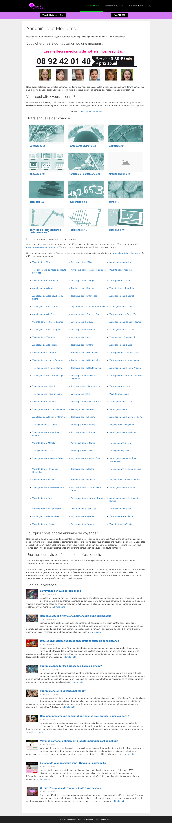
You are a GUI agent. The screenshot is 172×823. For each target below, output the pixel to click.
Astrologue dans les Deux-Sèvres (125, 322)
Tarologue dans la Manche (44, 425)
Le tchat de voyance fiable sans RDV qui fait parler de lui (73, 762)
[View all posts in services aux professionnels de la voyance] (46, 217)
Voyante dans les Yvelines (121, 524)
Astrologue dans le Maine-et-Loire (125, 417)
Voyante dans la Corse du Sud (85, 314)
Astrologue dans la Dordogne (46, 329)
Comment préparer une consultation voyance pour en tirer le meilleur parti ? (84, 715)
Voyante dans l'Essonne (43, 337)
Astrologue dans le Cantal (121, 296)
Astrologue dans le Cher (120, 306)
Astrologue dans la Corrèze (45, 314)
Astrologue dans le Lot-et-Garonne (48, 417)
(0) (117, 229)
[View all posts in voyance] (46, 134)
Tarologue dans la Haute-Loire (85, 360)
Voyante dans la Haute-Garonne (47, 360)
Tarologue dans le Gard (82, 345)
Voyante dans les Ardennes (45, 280)
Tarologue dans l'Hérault (43, 386)
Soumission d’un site (136, 6)
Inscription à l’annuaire (91, 111)
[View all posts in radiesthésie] (86, 217)
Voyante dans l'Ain (41, 262)
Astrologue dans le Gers (120, 345)
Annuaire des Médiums (91, 6)
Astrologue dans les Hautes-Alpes (48, 375)
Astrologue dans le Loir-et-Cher (86, 401)
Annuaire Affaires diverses (125, 253)
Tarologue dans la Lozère (83, 417)
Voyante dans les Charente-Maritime (88, 306)
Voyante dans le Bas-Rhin (121, 288)
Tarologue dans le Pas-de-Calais (47, 458)
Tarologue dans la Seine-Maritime (48, 487)
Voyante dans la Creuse (82, 322)
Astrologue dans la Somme (122, 487)
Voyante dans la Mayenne (121, 425)
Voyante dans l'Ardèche (120, 270)
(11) (85, 145)
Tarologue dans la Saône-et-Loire (125, 469)
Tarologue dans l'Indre (119, 386)
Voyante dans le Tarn (42, 498)
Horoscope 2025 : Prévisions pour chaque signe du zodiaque (75, 615)
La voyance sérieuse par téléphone (60, 590)
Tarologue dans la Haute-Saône (47, 368)
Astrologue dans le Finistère (45, 345)
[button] (150, 6)
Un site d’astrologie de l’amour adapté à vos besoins (70, 788)
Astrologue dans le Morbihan (123, 432)
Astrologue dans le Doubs (83, 329)
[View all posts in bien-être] (46, 190)
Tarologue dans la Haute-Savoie (86, 368)
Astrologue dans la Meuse (83, 432)
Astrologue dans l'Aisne (82, 262)
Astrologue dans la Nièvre (83, 443)
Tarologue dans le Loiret (82, 409)
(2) (120, 173)
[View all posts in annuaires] (46, 162)
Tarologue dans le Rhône (82, 469)
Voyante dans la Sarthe (43, 479)
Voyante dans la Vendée (82, 516)
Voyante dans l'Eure (80, 337)
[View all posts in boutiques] (125, 217)
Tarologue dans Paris (119, 451)
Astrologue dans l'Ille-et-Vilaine (85, 386)
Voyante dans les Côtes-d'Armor (47, 322)
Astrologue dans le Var (120, 509)
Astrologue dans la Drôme (121, 329)
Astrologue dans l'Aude (43, 288)
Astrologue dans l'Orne (81, 451)
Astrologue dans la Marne (83, 425)
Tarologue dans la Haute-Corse (124, 352)
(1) (78, 201)
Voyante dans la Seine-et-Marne (124, 479)
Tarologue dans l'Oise (42, 451)
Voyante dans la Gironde (44, 352)
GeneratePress (106, 819)
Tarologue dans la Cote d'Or (122, 314)
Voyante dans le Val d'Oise (83, 509)
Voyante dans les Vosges (44, 524)
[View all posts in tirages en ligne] (125, 162)
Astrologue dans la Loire (120, 401)
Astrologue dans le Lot (120, 409)
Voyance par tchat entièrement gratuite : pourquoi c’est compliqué (79, 740)
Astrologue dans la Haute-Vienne (125, 368)
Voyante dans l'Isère (80, 394)
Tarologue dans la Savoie (83, 479)
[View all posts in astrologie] (125, 134)
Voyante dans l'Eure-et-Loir (122, 337)
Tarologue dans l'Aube (119, 280)
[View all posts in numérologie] (86, 190)
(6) (86, 173)
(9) (117, 145)
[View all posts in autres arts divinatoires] (86, 134)
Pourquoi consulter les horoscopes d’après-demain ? (71, 665)
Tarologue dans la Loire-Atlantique (48, 409)
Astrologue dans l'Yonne (82, 524)
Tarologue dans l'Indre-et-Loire (47, 394)
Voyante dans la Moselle (43, 443)
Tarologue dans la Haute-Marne (124, 360)
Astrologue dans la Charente (45, 306)
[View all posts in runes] (125, 190)
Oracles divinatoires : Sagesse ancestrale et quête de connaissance (79, 640)
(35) (37, 145)
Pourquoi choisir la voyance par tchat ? (63, 690)
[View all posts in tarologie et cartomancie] (86, 162)
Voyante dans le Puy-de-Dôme (85, 458)
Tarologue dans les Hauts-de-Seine (126, 375)
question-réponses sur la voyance (42, 247)
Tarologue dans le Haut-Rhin (84, 352)
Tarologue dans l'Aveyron (83, 288)
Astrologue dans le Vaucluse (45, 516)
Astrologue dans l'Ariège (82, 280)
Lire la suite (59, 607)
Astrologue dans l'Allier (120, 262)
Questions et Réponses (114, 6)
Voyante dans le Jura (119, 394)
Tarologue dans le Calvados (84, 296)
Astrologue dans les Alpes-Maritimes (88, 270)
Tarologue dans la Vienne (121, 516)
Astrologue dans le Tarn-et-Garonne (88, 498)
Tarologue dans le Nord (120, 443)
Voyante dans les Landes (44, 401)
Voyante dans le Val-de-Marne (46, 509)
